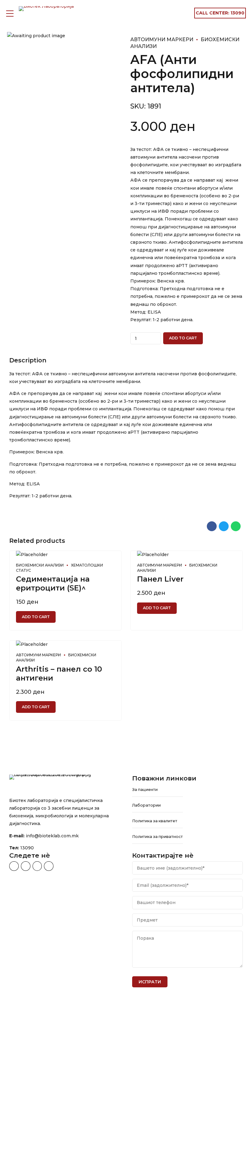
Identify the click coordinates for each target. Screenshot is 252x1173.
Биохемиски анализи (40, 565)
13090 (27, 848)
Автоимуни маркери (161, 39)
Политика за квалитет (154, 821)
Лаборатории (146, 805)
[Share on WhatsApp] (236, 526)
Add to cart (183, 338)
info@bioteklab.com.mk (52, 836)
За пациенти (145, 789)
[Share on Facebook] (212, 526)
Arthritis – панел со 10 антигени (59, 673)
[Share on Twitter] (224, 526)
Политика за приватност (157, 836)
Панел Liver (160, 579)
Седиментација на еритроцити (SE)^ (53, 583)
